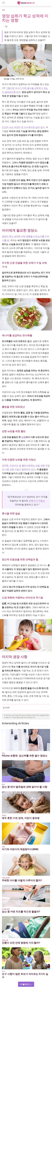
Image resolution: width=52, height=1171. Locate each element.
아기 (3, 971)
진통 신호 (5, 940)
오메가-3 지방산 (37, 500)
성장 (3, 846)
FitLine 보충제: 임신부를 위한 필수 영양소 (24, 755)
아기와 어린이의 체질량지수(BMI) (20, 849)
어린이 (4, 815)
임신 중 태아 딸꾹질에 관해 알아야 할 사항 (24, 786)
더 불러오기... (26, 984)
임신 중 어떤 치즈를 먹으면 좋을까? (21, 911)
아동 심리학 (6, 878)
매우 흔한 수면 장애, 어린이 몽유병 (21, 818)
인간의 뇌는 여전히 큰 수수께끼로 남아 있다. (23, 127)
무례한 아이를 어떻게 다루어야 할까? (22, 880)
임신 (3, 753)
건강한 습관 (6, 909)
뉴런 (23, 437)
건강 (3, 10)
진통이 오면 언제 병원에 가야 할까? (21, 942)
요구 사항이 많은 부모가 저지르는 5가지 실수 (25, 975)
